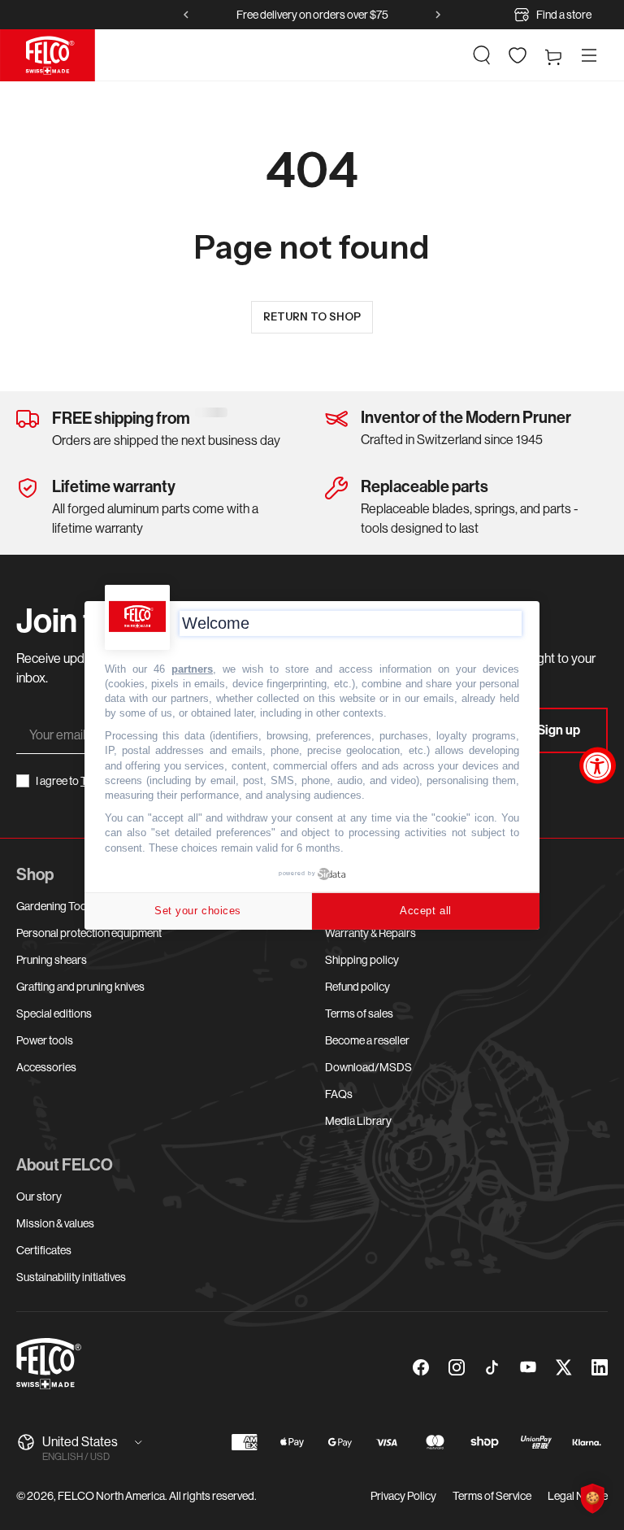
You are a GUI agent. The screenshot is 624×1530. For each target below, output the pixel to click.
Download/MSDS (368, 1067)
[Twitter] (564, 1367)
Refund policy (357, 986)
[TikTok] (492, 1367)
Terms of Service (492, 1495)
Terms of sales (359, 1013)
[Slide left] (186, 14)
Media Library (358, 1120)
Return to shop (312, 316)
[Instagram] (456, 1367)
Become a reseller (367, 1040)
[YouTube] (528, 1367)
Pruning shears (51, 959)
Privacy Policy (403, 1495)
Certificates (44, 1250)
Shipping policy (362, 959)
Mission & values (55, 1223)
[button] (482, 55)
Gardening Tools (55, 906)
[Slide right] (438, 14)
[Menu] (589, 55)
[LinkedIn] (600, 1367)
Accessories (46, 1067)
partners (192, 668)
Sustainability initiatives (71, 1277)
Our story (39, 1196)
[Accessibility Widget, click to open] (597, 765)
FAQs (339, 1094)
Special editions (54, 1013)
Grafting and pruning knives (80, 986)
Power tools (44, 1040)
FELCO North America (111, 1495)
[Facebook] (421, 1367)
